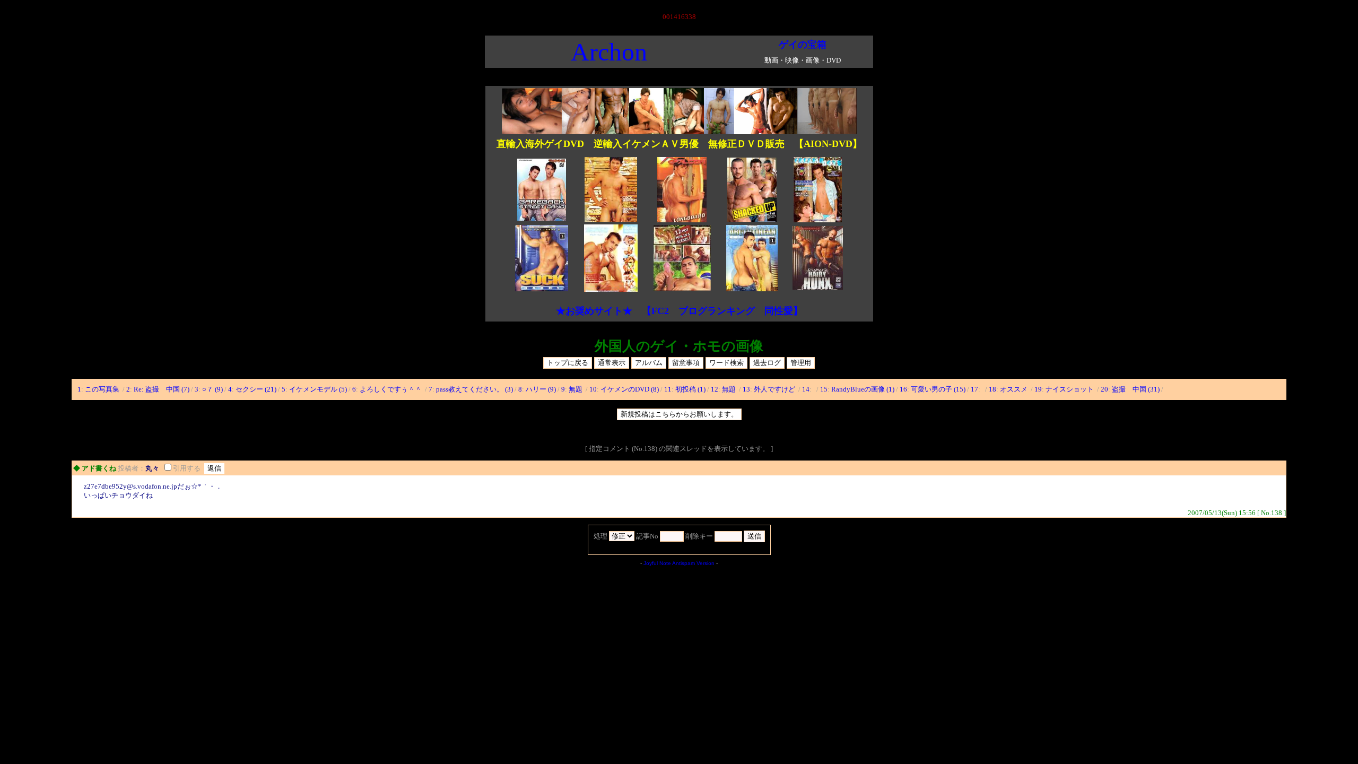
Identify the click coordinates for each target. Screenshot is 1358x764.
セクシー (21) (256, 389)
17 (974, 389)
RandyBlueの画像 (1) (862, 389)
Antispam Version (693, 563)
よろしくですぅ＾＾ (391, 389)
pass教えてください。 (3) (474, 389)
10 (593, 389)
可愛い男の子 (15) (938, 389)
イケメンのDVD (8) (629, 389)
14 (805, 389)
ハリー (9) (541, 389)
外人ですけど (775, 389)
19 (1038, 389)
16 (903, 389)
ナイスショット (1070, 389)
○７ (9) (212, 389)
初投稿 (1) (690, 389)
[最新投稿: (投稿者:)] (814, 389)
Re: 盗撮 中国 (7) (161, 389)
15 (824, 389)
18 (992, 389)
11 (668, 389)
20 (1104, 389)
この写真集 (103, 389)
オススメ (1014, 389)
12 (714, 389)
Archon (609, 52)
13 (746, 389)
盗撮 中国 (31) (1136, 389)
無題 (576, 389)
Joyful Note (657, 563)
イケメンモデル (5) (318, 389)
